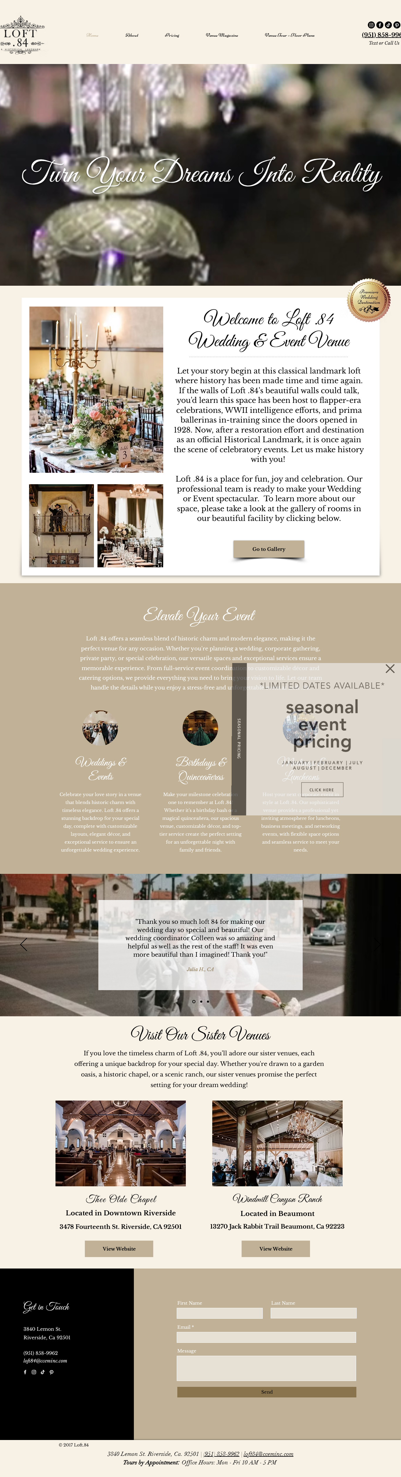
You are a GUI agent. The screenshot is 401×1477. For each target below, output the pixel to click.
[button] (390, 668)
